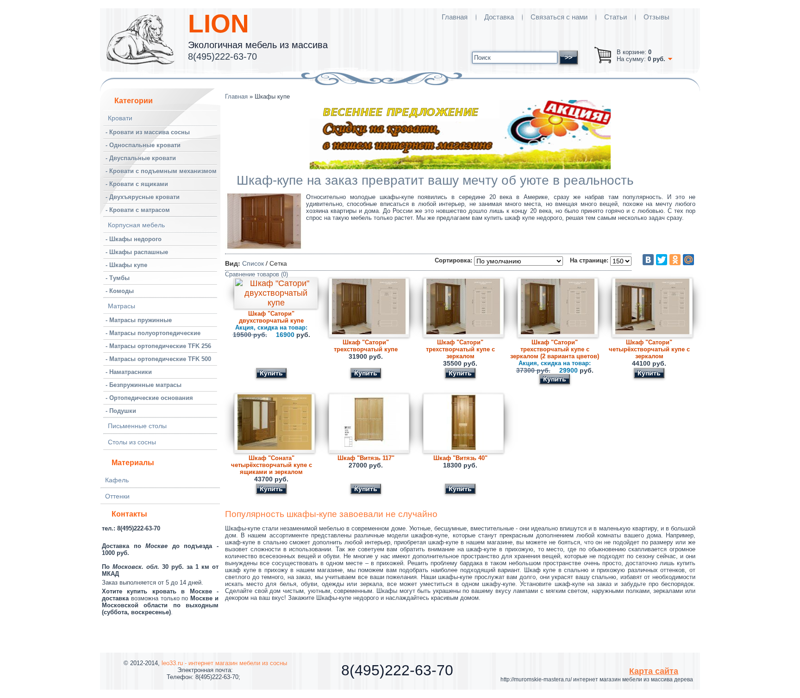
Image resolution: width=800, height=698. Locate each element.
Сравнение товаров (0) (256, 274)
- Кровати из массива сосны (148, 132)
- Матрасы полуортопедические (153, 333)
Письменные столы (137, 426)
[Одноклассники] (675, 259)
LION (218, 23)
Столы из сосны (132, 442)
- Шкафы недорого (134, 239)
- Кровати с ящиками (137, 184)
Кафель (117, 480)
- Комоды (120, 290)
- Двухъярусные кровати (143, 196)
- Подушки (121, 410)
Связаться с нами (559, 17)
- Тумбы (118, 277)
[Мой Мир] (688, 259)
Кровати (120, 118)
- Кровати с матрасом (138, 209)
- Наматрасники (129, 371)
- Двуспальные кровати (141, 158)
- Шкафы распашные (137, 252)
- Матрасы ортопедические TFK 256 (158, 346)
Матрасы (121, 306)
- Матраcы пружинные (139, 320)
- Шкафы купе (126, 265)
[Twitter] (661, 259)
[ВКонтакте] (648, 259)
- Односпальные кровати (143, 145)
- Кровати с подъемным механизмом (161, 171)
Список (253, 263)
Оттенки (117, 496)
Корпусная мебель (136, 225)
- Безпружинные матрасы (143, 384)
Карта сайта (653, 671)
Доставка (499, 17)
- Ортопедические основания (149, 397)
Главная (455, 17)
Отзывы (656, 17)
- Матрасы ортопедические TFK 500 (158, 358)
